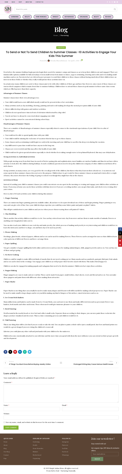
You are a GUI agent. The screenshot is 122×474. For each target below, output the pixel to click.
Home (55, 35)
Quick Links (8, 438)
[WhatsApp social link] (25, 352)
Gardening (36, 442)
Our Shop (7, 452)
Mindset (35, 452)
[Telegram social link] (30, 352)
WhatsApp (65, 455)
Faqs (5, 458)
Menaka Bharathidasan (58, 61)
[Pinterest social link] (117, 2)
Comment (8, 382)
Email (64, 405)
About (5, 445)
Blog (5, 448)
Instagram (65, 442)
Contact (6, 455)
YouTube (65, 448)
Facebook (65, 452)
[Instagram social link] (112, 2)
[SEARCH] (115, 9)
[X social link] (109, 2)
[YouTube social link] (114, 2)
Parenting (65, 35)
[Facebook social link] (107, 2)
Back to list (61, 363)
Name (6, 405)
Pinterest (65, 445)
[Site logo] (8, 9)
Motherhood (37, 455)
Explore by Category (41, 438)
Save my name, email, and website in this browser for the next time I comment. (35, 422)
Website (6, 414)
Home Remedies (38, 448)
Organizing (36, 458)
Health (35, 445)
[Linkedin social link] (20, 352)
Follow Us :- (67, 438)
